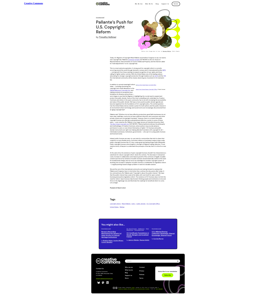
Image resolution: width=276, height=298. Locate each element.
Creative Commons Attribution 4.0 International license (133, 289)
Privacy (141, 271)
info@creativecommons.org (104, 278)
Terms (141, 278)
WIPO (164, 70)
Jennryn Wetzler (133, 240)
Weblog (122, 207)
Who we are (129, 267)
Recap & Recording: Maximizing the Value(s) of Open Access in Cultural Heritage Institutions (111, 234)
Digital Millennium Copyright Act (120, 90)
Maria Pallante (126, 204)
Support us (128, 275)
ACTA (156, 76)
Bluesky (98, 282)
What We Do (149, 4)
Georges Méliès (167, 51)
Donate (176, 4)
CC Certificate (132, 228)
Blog (157, 4)
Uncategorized (100, 17)
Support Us (165, 4)
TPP (165, 76)
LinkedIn (107, 282)
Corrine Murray (158, 239)
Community (141, 228)
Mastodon (103, 282)
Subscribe (167, 275)
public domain (140, 204)
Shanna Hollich (144, 240)
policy (133, 204)
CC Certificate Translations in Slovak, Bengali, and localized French (138, 235)
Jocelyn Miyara (118, 241)
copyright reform (115, 204)
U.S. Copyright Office (153, 204)
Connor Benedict (106, 242)
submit (178, 261)
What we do (129, 270)
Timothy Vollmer (107, 37)
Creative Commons (103, 4)
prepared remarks (134, 60)
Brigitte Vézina (108, 241)
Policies (141, 274)
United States (114, 207)
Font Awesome (159, 289)
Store (127, 278)
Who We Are (138, 4)
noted (133, 287)
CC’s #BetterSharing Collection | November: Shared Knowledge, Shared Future (163, 233)
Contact (142, 267)
